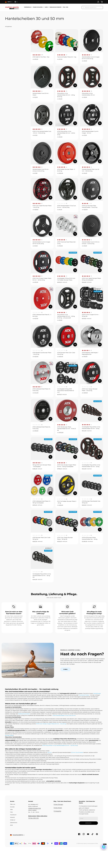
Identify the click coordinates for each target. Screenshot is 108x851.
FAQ (11, 812)
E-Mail (65, 669)
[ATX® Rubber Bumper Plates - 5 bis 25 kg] (66, 152)
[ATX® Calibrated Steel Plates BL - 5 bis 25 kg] (42, 410)
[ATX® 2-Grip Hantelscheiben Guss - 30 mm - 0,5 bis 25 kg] (42, 114)
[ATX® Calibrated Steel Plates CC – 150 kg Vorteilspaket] (42, 484)
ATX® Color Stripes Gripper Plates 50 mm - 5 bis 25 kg (51, 723)
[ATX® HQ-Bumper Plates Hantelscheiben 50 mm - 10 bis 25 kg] (66, 410)
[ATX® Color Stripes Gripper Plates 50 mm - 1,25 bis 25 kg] (42, 261)
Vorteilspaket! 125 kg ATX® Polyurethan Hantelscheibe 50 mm (65, 390)
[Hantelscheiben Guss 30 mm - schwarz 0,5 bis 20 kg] (42, 152)
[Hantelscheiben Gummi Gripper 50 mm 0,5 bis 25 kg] (91, 40)
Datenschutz (13, 822)
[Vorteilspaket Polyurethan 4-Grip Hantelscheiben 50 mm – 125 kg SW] (42, 557)
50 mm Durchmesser (77, 752)
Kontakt (12, 807)
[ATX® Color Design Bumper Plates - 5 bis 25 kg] (91, 372)
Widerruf (12, 820)
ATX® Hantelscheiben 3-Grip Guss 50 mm (64, 715)
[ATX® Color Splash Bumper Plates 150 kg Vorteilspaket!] (91, 261)
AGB (11, 825)
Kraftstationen (27, 7)
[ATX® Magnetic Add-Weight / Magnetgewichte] (91, 336)
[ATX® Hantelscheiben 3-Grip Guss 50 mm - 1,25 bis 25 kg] (66, 189)
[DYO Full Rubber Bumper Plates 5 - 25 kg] (66, 484)
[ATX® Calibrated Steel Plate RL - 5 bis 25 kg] (42, 298)
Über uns (12, 804)
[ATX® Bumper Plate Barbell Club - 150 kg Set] (91, 484)
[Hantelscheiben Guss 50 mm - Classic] (42, 77)
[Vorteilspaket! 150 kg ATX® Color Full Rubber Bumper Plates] (66, 261)
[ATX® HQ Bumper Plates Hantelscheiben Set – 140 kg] (91, 521)
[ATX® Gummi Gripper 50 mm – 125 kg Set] (91, 298)
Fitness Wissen (58, 807)
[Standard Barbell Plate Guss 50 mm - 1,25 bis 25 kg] (91, 152)
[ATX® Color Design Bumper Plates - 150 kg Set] (66, 521)
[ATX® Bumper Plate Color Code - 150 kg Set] (42, 521)
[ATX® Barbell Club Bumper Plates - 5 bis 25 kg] (42, 336)
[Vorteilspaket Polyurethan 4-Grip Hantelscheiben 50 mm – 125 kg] (91, 410)
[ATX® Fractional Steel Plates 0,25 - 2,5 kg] (66, 225)
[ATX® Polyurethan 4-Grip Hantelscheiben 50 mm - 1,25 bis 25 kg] (66, 114)
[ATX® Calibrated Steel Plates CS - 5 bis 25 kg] (42, 372)
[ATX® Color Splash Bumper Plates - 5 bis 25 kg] (42, 189)
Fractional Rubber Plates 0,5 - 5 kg (66, 57)
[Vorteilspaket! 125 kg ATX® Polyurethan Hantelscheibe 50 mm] (66, 372)
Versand (12, 817)
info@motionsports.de (34, 808)
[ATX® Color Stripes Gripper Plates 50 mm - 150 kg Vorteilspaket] (66, 448)
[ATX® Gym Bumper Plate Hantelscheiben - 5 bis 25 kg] (91, 189)
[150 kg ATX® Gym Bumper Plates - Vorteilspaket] (42, 448)
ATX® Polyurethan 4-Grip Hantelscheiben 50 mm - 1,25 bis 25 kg (66, 133)
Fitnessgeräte (57, 811)
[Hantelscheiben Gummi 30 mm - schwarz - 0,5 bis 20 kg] (91, 225)
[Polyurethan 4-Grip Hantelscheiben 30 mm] (91, 77)
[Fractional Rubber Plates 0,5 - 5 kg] (66, 40)
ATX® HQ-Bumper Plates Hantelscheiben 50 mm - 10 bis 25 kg (66, 428)
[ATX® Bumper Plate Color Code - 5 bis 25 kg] (66, 336)
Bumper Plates (9, 735)
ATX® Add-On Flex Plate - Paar (41, 57)
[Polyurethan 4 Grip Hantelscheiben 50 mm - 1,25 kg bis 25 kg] (66, 77)
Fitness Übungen (58, 804)
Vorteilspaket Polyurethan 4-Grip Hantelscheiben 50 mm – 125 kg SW (42, 575)
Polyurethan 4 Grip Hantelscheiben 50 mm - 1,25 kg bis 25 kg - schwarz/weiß (66, 316)
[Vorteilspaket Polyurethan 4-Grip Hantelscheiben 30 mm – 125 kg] (91, 448)
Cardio (46, 7)
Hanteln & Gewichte (38, 7)
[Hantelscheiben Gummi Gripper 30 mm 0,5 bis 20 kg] (42, 225)
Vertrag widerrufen (33, 818)
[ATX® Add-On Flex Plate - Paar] (42, 40)
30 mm (50, 752)
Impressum (13, 814)
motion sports (83, 843)
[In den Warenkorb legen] (50, 49)
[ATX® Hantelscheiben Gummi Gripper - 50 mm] (91, 114)
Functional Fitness (84, 695)
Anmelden (88, 823)
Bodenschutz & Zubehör (55, 7)
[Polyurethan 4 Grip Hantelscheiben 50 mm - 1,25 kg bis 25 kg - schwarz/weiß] (66, 298)
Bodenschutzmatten (24, 714)
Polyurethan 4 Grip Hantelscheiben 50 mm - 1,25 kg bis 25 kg (66, 95)
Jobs (11, 809)
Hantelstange (97, 693)
